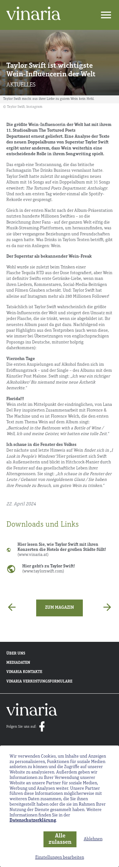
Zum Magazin (59, 608)
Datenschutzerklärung (33, 820)
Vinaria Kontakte (24, 672)
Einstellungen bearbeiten (59, 857)
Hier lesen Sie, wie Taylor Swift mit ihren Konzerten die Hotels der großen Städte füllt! (61, 550)
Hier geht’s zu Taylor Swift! (48, 568)
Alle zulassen (60, 839)
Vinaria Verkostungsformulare (39, 681)
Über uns (15, 653)
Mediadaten (18, 663)
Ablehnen (93, 839)
